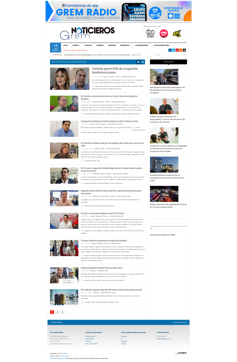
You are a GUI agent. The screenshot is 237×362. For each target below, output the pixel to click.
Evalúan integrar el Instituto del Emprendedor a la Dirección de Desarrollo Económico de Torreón (167, 119)
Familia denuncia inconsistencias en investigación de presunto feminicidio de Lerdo (167, 178)
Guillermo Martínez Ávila (123, 86)
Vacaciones (118, 183)
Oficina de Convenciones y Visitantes (122, 114)
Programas (124, 45)
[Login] (184, 50)
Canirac (87, 255)
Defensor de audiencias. (57, 358)
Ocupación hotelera (137, 86)
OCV (98, 161)
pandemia (111, 302)
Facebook (124, 336)
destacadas (96, 174)
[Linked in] (177, 50)
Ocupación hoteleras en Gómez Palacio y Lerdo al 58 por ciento (109, 121)
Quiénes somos (90, 336)
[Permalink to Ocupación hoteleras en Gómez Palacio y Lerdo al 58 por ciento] (64, 129)
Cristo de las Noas (114, 255)
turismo (99, 260)
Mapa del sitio (90, 339)
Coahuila (88, 45)
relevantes (111, 77)
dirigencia (87, 231)
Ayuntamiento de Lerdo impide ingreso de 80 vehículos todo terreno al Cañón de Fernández (97, 55)
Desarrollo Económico (127, 255)
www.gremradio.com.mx (164, 339)
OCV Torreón (123, 231)
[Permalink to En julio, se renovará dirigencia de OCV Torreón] (64, 221)
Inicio (65, 45)
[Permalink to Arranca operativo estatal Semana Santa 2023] (64, 275)
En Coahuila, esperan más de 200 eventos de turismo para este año (111, 290)
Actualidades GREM (161, 45)
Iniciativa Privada (93, 114)
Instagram (124, 341)
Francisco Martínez (97, 231)
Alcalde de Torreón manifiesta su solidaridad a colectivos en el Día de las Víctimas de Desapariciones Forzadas (168, 148)
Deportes (112, 45)
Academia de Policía (91, 183)
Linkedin (123, 344)
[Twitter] (173, 50)
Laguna (75, 45)
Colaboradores (141, 45)
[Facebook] (170, 50)
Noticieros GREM (87, 33)
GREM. (65, 353)
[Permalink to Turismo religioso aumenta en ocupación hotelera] (64, 248)
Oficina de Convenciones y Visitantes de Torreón (106, 89)
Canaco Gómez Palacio (100, 132)
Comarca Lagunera (96, 255)
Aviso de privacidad (91, 344)
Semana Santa (92, 260)
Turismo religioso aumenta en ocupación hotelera (104, 240)
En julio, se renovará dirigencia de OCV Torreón (102, 213)
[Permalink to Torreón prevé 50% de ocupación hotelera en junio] (69, 79)
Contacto (88, 341)
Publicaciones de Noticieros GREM (162, 235)
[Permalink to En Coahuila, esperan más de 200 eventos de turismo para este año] (64, 297)
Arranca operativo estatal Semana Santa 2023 (102, 268)
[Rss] (180, 50)
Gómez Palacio (95, 124)
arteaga (87, 280)
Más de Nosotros (178, 322)
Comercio (105, 255)
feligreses (137, 255)
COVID (92, 302)
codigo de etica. (64, 356)
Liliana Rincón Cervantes (115, 124)
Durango (100, 45)
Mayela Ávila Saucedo (128, 77)
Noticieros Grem (116, 243)
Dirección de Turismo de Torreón (105, 86)
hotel (86, 114)
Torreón (117, 77)
